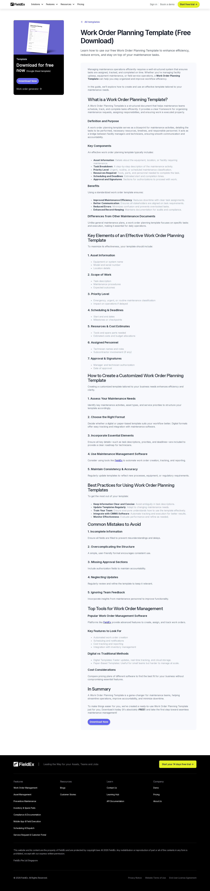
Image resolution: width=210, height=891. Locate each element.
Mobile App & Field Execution (27, 821)
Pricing (80, 4)
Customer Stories (68, 794)
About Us (157, 801)
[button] (37, 4)
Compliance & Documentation (27, 814)
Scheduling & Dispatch (24, 828)
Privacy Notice (135, 878)
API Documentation (115, 801)
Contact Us (112, 788)
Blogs (62, 788)
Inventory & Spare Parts (24, 808)
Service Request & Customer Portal (30, 835)
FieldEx (118, 460)
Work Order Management (25, 788)
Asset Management (22, 794)
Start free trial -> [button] (188, 4)
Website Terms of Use (155, 878)
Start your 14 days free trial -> (178, 764)
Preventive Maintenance (25, 801)
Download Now (27, 81)
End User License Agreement (182, 878)
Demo (156, 788)
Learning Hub (113, 794)
